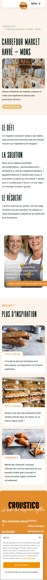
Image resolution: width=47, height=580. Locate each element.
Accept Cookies (22, 565)
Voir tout (7, 305)
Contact (32, 520)
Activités (8, 532)
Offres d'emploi (36, 526)
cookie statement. (29, 558)
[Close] (40, 537)
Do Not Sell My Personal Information (21, 572)
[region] (21, 557)
